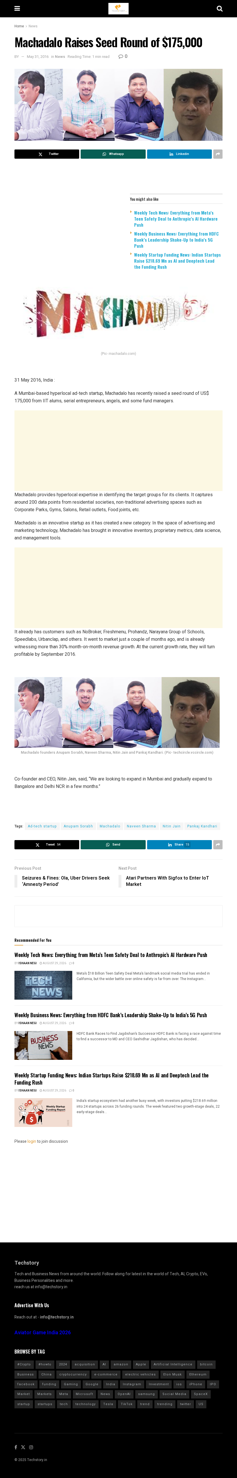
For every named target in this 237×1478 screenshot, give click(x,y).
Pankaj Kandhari (202, 826)
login (31, 1141)
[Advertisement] (118, 450)
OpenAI (124, 1394)
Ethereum (198, 1374)
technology (85, 1404)
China (46, 1374)
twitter (185, 1404)
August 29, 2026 (54, 963)
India (110, 1384)
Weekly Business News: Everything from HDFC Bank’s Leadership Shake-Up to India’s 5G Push (176, 239)
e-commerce (106, 1374)
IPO (213, 1384)
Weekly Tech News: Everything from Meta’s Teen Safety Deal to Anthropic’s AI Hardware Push (176, 218)
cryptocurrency (73, 1374)
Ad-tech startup (42, 826)
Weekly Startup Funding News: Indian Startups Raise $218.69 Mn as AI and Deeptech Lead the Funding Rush (177, 260)
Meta (63, 1394)
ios (179, 1384)
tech (64, 1404)
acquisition (85, 1364)
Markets (44, 1394)
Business (25, 1374)
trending (165, 1404)
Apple (141, 1364)
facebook (26, 1384)
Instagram (132, 1384)
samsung (146, 1394)
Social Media (174, 1394)
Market (23, 1394)
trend (145, 1404)
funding (49, 1384)
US (201, 1404)
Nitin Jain (172, 826)
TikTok (127, 1404)
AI (104, 1364)
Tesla (108, 1404)
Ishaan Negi (27, 963)
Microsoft (84, 1394)
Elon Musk (172, 1374)
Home (19, 26)
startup (23, 1404)
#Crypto (24, 1364)
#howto (44, 1364)
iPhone (195, 1384)
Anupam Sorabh (78, 826)
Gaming (71, 1384)
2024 (63, 1364)
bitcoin (206, 1364)
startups (45, 1404)
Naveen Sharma (141, 826)
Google (92, 1384)
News (33, 26)
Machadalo (110, 826)
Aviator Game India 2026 (42, 1332)
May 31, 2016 (38, 56)
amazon (121, 1364)
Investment (159, 1384)
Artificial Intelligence (173, 1364)
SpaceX (201, 1394)
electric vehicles (140, 1374)
